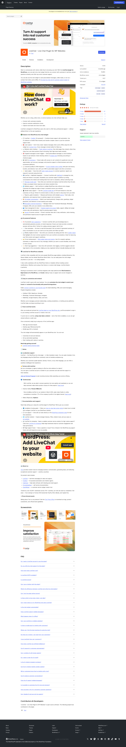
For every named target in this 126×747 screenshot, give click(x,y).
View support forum (85, 140)
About (7, 725)
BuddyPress (102, 732)
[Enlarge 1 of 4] (36, 512)
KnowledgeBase (27, 485)
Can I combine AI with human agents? (31, 653)
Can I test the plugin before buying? (30, 593)
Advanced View (84, 98)
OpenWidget (26, 487)
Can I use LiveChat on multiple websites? (32, 621)
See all (103, 124)
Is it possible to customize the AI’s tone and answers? (35, 685)
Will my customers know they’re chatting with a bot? (35, 671)
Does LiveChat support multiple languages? (32, 611)
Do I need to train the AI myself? (29, 657)
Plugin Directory (10, 7)
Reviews (31, 60)
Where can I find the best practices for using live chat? (35, 630)
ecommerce (32, 160)
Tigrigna (22, 739)
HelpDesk (59, 175)
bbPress (101, 730)
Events (77, 727)
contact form (33, 147)
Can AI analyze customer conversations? (32, 676)
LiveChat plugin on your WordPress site (49, 310)
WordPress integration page (59, 412)
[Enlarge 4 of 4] (73, 523)
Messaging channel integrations (33, 203)
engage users (53, 155)
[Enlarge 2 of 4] (55, 512)
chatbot (103, 88)
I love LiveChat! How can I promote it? (31, 639)
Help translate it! (73, 11)
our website (26, 419)
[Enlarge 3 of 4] (73, 512)
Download (101, 52)
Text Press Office (49, 499)
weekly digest (72, 232)
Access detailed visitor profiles (54, 166)
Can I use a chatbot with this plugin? (30, 584)
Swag (77, 732)
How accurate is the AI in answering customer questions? (36, 689)
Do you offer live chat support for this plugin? (33, 566)
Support (103, 60)
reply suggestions (36, 222)
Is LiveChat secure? (26, 579)
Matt (100, 727)
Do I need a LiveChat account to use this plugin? (34, 561)
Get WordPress (119, 2)
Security (27, 212)
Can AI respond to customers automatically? (32, 648)
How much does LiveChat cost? (29, 570)
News (7, 727)
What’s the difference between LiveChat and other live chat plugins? (39, 589)
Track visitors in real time (45, 149)
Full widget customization (31, 199)
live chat (98, 93)
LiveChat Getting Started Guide (31, 345)
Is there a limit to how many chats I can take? (33, 598)
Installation (40, 60)
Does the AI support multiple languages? (31, 680)
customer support (101, 90)
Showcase (31, 725)
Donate (77, 730)
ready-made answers (47, 171)
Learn (53, 725)
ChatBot (33, 138)
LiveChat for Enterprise (35, 423)
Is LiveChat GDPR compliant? (29, 575)
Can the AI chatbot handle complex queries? (33, 666)
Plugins (30, 730)
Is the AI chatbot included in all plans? (31, 662)
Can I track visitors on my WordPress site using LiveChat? (36, 602)
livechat (103, 93)
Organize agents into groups (48, 208)
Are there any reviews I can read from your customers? (35, 634)
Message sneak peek (30, 182)
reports (62, 195)
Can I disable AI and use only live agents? (32, 694)
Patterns (31, 732)
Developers (55, 730)
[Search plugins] (21, 16)
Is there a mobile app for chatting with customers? (34, 625)
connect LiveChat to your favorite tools (35, 287)
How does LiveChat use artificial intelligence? (33, 644)
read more (61, 385)
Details (24, 60)
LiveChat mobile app (48, 190)
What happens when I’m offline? (29, 616)
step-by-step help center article (54, 408)
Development (50, 60)
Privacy (7, 732)
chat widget (97, 88)
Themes (31, 727)
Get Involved (78, 725)
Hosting (8, 730)
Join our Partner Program (28, 376)
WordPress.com (102, 725)
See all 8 (103, 84)
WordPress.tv (56, 732)
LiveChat (25, 478)
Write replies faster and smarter (46, 239)
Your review (83, 124)
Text (32, 53)
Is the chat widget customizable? (30, 607)
